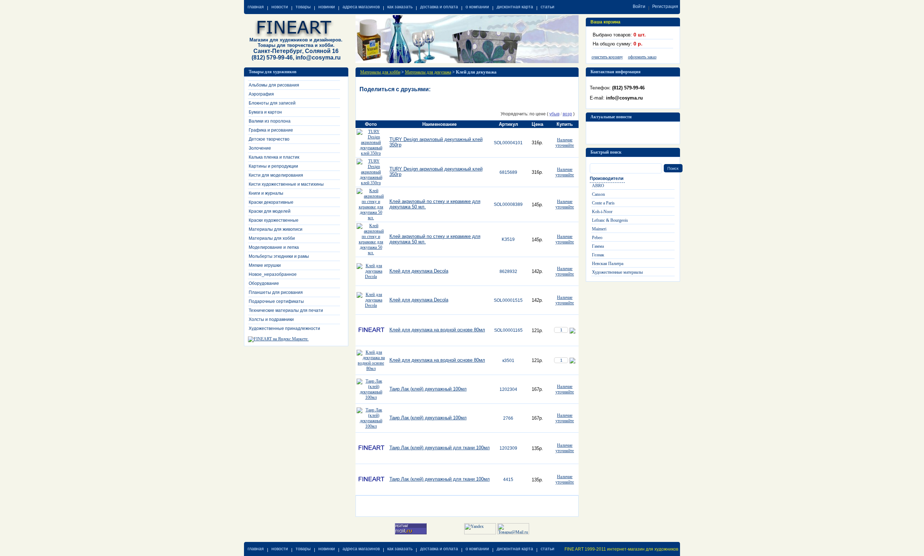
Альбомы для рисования (274, 85)
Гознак (598, 254)
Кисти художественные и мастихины (286, 184)
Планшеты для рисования (276, 292)
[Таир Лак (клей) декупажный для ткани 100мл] (371, 461)
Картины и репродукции (273, 166)
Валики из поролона (270, 121)
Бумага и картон (265, 112)
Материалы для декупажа (428, 72)
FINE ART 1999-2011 (585, 549)
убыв (554, 113)
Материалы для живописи (275, 229)
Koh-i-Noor (602, 211)
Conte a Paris (603, 203)
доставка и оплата (439, 6)
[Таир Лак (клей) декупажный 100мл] (371, 397)
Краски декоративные (271, 202)
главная (256, 6)
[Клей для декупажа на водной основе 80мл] (371, 343)
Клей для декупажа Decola (418, 271)
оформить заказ (642, 56)
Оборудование (264, 283)
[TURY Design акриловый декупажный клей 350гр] (371, 153)
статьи (547, 6)
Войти (639, 6)
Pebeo (597, 237)
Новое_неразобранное (273, 274)
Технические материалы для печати (286, 310)
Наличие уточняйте (564, 142)
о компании (477, 6)
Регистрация (665, 6)
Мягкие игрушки (265, 265)
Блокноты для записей (272, 103)
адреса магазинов (361, 6)
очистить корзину (607, 56)
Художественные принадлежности (284, 328)
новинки (326, 6)
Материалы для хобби (272, 238)
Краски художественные (273, 220)
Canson (598, 194)
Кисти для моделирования (276, 175)
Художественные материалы (617, 272)
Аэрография (261, 94)
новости (279, 6)
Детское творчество (269, 139)
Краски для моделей (270, 211)
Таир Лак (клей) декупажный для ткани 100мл (439, 447)
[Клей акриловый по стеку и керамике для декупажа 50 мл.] (371, 217)
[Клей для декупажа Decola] (371, 276)
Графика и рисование (271, 130)
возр (567, 113)
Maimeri (599, 228)
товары (303, 6)
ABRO (598, 185)
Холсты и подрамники (271, 319)
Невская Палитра (607, 263)
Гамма (598, 246)
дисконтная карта (515, 6)
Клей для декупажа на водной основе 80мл (437, 329)
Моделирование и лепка (274, 247)
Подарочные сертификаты (276, 301)
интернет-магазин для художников (642, 549)
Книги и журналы (266, 193)
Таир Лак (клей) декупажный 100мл (428, 389)
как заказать (400, 6)
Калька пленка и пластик (274, 157)
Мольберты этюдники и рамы (279, 256)
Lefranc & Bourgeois (610, 220)
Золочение (260, 148)
